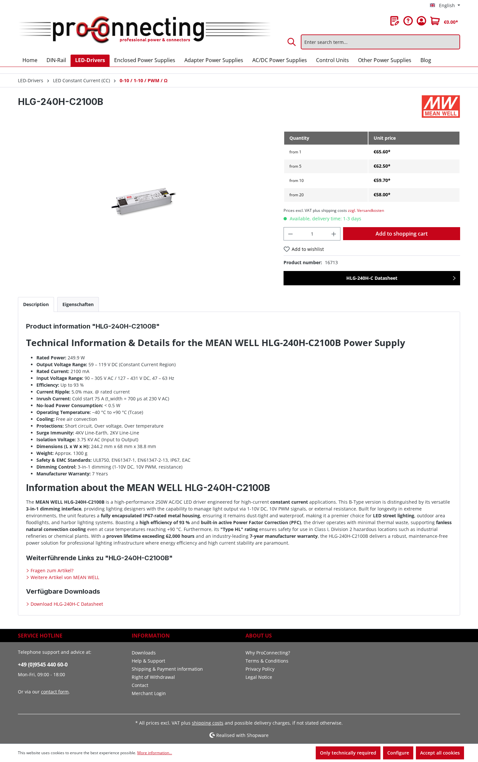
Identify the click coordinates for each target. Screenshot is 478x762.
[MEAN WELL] (441, 106)
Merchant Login (149, 693)
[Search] (292, 41)
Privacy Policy (260, 669)
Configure (398, 753)
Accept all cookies (440, 753)
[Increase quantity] (334, 233)
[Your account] (421, 21)
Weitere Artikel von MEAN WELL (64, 577)
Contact (140, 685)
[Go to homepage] (144, 30)
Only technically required (348, 753)
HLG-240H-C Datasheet (371, 278)
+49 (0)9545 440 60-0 (43, 664)
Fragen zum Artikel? (51, 570)
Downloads (144, 653)
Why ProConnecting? (268, 653)
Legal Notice (259, 677)
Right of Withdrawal (153, 677)
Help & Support (148, 661)
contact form (55, 692)
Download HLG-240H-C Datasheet (66, 604)
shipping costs (207, 723)
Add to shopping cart (402, 233)
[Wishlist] (395, 21)
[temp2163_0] (144, 200)
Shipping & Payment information (167, 669)
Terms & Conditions (267, 661)
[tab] (36, 304)
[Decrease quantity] (290, 233)
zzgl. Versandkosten (366, 210)
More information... (154, 753)
